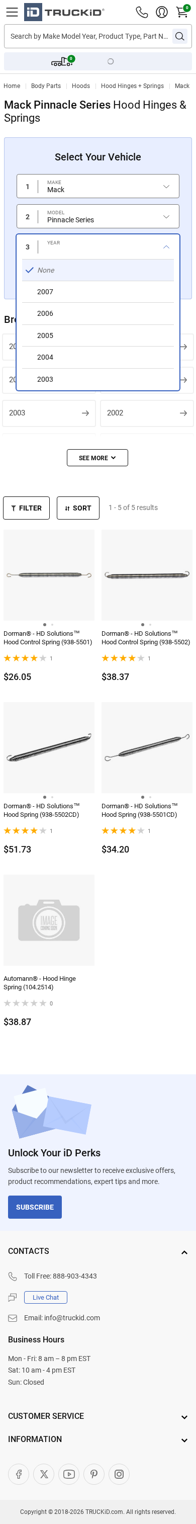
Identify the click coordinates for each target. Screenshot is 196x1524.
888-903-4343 (75, 1276)
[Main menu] (12, 12)
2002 (115, 412)
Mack (182, 86)
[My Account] (162, 12)
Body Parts (46, 86)
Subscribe (35, 1207)
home (12, 86)
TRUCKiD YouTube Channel (68, 1474)
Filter (30, 508)
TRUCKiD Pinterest (94, 1474)
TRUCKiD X (43, 1474)
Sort (82, 508)
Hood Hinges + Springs (132, 86)
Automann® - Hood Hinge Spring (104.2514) (40, 983)
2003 (17, 412)
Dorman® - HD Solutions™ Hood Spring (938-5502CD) (42, 810)
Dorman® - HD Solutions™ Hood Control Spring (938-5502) (146, 638)
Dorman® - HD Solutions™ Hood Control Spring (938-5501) (48, 638)
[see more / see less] (97, 457)
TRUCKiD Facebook (18, 1474)
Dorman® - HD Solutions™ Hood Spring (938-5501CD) (140, 810)
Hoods (81, 86)
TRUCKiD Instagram (119, 1474)
